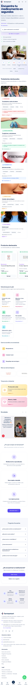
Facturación (4, 677)
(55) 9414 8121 (6, 639)
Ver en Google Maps (7, 627)
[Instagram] (6, 631)
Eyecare (16, 71)
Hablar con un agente (14, 578)
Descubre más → (14, 510)
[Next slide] (25, 412)
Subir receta (14, 574)
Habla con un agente (14, 33)
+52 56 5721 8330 (7, 637)
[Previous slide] (22, 412)
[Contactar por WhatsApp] (24, 677)
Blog (3, 663)
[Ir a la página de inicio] (2, 2)
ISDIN (14, 68)
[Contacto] (19, 1)
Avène (11, 71)
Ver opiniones (4, 25)
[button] (14, 29)
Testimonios (4, 657)
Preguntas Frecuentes (6, 653)
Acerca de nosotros (6, 651)
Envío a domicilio (5, 659)
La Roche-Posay (21, 68)
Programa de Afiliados (6, 661)
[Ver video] (3, 436)
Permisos (4, 675)
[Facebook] (3, 631)
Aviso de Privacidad (6, 669)
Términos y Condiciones (7, 671)
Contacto (4, 655)
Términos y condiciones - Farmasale (9, 673)
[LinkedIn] (9, 631)
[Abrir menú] (25, 1)
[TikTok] (12, 631)
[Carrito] (22, 1)
